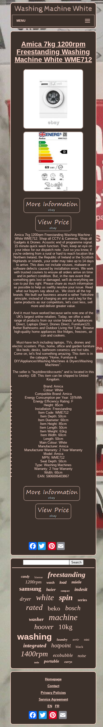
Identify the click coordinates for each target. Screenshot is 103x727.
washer (36, 619)
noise (82, 656)
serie (75, 639)
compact (65, 590)
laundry (62, 639)
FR (57, 706)
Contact (53, 686)
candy (25, 576)
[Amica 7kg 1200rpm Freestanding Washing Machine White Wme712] (53, 99)
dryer (25, 599)
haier (51, 589)
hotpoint (61, 645)
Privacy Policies (53, 693)
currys (68, 662)
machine (63, 617)
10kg (65, 627)
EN (50, 706)
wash (50, 582)
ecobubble (63, 655)
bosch (72, 608)
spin (66, 597)
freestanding (67, 574)
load (63, 582)
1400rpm (34, 654)
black (79, 647)
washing (34, 636)
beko (54, 608)
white (45, 597)
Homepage (53, 679)
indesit (80, 589)
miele (77, 581)
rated (34, 607)
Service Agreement (53, 699)
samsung (30, 588)
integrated (34, 645)
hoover (44, 627)
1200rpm (33, 581)
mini (86, 639)
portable (51, 661)
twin (36, 662)
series (82, 600)
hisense (38, 577)
